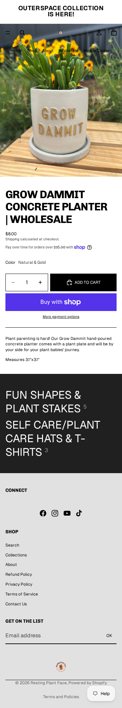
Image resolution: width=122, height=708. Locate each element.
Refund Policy (18, 574)
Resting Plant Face (48, 683)
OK (109, 635)
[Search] (22, 32)
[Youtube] (67, 513)
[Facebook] (43, 513)
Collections (16, 555)
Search (12, 545)
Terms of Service (21, 594)
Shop (32, 50)
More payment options (61, 316)
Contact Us (16, 604)
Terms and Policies (61, 697)
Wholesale (68, 50)
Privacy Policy (18, 584)
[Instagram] (55, 513)
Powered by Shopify (87, 683)
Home (16, 50)
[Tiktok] (79, 513)
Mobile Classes (97, 50)
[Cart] (113, 32)
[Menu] (8, 32)
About (48, 50)
